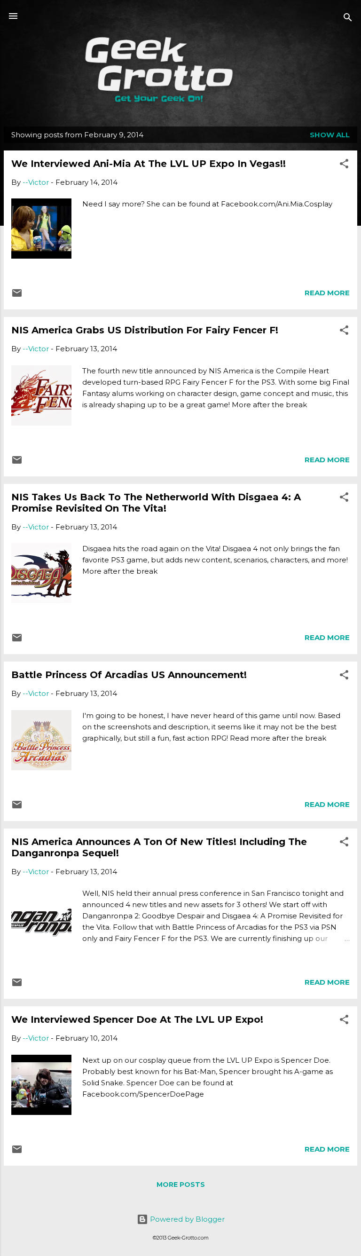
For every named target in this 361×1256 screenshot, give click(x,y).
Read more (327, 292)
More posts (181, 1184)
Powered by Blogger (186, 1219)
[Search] (347, 19)
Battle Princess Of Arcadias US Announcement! (129, 674)
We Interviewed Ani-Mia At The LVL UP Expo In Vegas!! (148, 163)
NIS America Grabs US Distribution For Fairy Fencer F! (144, 330)
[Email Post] (17, 296)
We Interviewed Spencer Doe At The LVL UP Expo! (137, 1019)
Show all (330, 134)
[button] (344, 165)
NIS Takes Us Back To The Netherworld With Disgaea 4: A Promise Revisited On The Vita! (156, 502)
